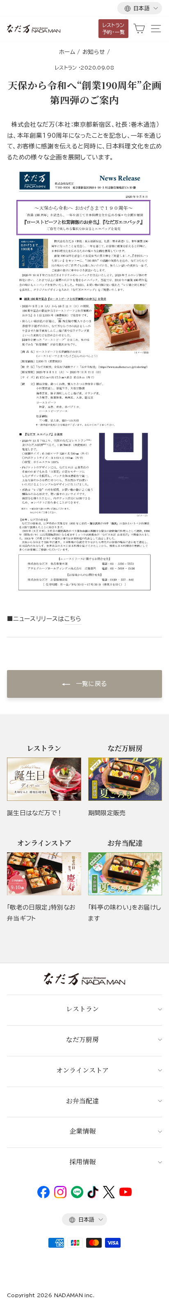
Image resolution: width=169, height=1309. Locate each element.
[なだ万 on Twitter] (109, 1196)
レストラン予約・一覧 (113, 28)
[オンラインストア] (44, 873)
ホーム (67, 52)
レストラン (66, 67)
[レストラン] (44, 779)
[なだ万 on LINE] (77, 1196)
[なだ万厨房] (125, 779)
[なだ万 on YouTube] (125, 1194)
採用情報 (82, 1161)
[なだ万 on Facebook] (43, 1196)
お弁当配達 (82, 1100)
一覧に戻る (90, 684)
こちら (73, 619)
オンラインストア (82, 1070)
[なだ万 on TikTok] (92, 1196)
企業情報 (82, 1131)
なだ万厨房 (82, 1039)
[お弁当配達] (125, 873)
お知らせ (93, 52)
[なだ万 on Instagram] (60, 1196)
